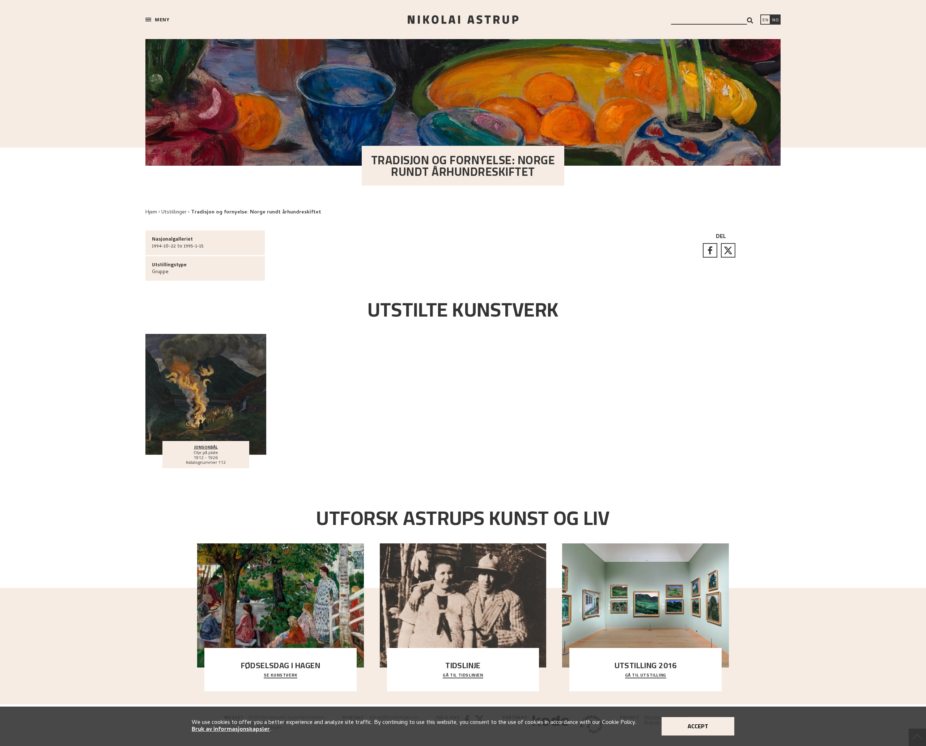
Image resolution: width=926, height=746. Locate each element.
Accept (698, 726)
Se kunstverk (280, 675)
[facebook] (710, 250)
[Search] (750, 20)
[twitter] (728, 250)
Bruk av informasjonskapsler (231, 729)
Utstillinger (174, 212)
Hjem (151, 212)
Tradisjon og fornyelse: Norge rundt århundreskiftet (256, 212)
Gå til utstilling (645, 675)
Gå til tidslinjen (463, 675)
